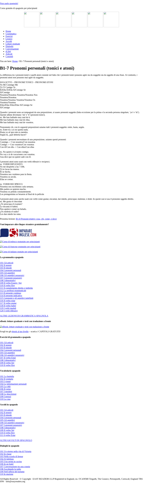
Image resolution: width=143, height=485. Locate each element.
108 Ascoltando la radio (10, 469)
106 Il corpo (5, 389)
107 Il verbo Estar (8, 358)
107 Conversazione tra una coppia (15, 466)
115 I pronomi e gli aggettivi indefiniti (16, 298)
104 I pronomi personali (10, 270)
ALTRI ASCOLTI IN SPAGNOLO (16, 440)
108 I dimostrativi (8, 280)
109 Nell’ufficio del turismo (12, 471)
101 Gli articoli (6, 263)
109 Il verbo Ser (7, 363)
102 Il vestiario (6, 379)
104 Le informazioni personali (13, 384)
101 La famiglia (7, 376)
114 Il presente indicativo (11, 295)
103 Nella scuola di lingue (11, 456)
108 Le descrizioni (8, 394)
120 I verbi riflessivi (9, 311)
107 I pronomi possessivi (11, 278)
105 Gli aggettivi (7, 273)
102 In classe (5, 454)
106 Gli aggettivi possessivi (12, 275)
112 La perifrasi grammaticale (13, 290)
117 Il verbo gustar (8, 303)
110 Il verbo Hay (7, 285)
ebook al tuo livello (20, 331)
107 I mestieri (6, 391)
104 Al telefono (7, 459)
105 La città (5, 386)
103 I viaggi (5, 381)
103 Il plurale (6, 268)
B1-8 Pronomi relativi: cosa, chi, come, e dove (36, 219)
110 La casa (5, 399)
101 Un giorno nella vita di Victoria (15, 451)
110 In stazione (6, 474)
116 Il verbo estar (7, 300)
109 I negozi (5, 396)
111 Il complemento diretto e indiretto (16, 288)
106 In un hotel (6, 464)
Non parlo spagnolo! (9, 3)
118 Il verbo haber (8, 305)
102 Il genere (6, 265)
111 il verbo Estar (7, 435)
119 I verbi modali (8, 308)
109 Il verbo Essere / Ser (11, 283)
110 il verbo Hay (7, 433)
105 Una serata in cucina (11, 461)
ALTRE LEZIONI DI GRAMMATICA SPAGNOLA (24, 316)
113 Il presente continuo (10, 293)
